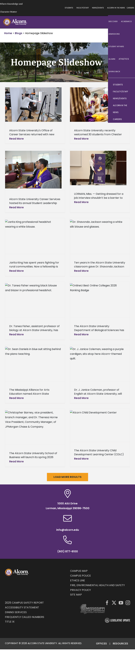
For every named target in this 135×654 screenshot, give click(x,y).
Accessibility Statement (22, 607)
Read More (16, 139)
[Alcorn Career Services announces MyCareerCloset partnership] (98, 168)
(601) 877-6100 (67, 551)
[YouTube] (121, 602)
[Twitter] (114, 602)
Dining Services (16, 612)
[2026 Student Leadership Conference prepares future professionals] (33, 170)
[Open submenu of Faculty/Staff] (129, 91)
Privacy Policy (80, 590)
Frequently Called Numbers (24, 617)
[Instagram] (128, 602)
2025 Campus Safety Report (24, 603)
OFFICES (101, 643)
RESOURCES (120, 643)
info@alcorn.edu (67, 530)
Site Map (76, 594)
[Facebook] (107, 602)
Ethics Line (77, 580)
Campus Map (79, 571)
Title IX (9, 622)
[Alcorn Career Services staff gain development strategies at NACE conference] (33, 104)
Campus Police (80, 576)
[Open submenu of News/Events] (129, 98)
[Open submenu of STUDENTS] (129, 84)
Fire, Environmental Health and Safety (97, 585)
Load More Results (67, 477)
